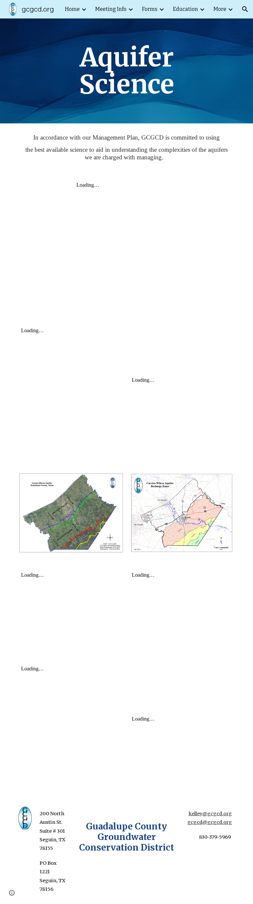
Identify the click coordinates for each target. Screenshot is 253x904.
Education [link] (185, 9)
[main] (126, 71)
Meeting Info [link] (110, 9)
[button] (245, 9)
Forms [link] (149, 9)
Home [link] (72, 9)
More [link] (219, 9)
